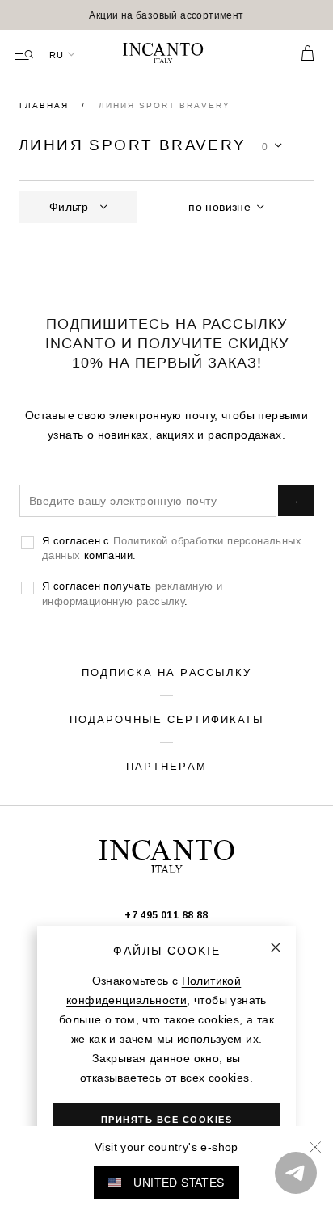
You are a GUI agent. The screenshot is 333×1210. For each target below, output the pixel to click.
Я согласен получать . (132, 593)
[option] (166, 15)
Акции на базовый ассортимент (166, 15)
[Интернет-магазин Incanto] (166, 54)
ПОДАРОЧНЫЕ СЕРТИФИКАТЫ (167, 718)
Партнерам (166, 765)
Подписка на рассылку (166, 672)
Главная (46, 105)
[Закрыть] (275, 947)
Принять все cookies (167, 1119)
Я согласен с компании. (171, 547)
